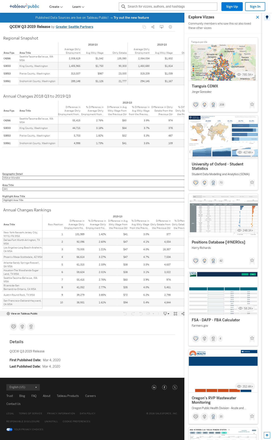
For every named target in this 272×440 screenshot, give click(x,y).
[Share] (153, 27)
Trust (9, 396)
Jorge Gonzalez (201, 92)
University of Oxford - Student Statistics (217, 166)
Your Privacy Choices (28, 429)
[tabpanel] (223, 226)
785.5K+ (247, 74)
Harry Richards (201, 248)
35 (221, 416)
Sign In (255, 6)
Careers (90, 396)
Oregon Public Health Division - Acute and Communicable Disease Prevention (218, 408)
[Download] (161, 27)
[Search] (122, 6)
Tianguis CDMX (205, 86)
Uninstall (51, 421)
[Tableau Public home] (24, 6)
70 (221, 182)
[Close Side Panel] (257, 17)
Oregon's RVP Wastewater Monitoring (214, 400)
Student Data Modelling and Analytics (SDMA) (221, 174)
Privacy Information (61, 413)
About (46, 396)
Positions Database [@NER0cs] (218, 242)
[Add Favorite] (252, 105)
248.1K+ (248, 230)
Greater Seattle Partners (74, 27)
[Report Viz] (170, 27)
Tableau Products (68, 396)
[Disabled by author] (144, 27)
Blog (22, 396)
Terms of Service (30, 413)
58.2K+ (248, 308)
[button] (154, 387)
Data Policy (88, 413)
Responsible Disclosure (23, 421)
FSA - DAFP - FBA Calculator (216, 320)
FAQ (33, 396)
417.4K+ (248, 152)
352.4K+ (248, 386)
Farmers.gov (200, 325)
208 (222, 104)
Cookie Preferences (76, 421)
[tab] (267, 17)
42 (221, 260)
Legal (10, 413)
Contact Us (13, 404)
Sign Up (232, 6)
